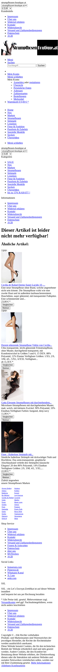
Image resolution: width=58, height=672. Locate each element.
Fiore (3, 507)
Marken (11, 167)
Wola (16, 518)
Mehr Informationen (41, 663)
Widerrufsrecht (14, 27)
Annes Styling (7, 488)
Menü (10, 59)
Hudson (17, 488)
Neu (9, 164)
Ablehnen (6, 665)
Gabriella (5, 509)
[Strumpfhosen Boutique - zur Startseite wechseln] (29, 54)
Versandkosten (8, 602)
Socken (11, 187)
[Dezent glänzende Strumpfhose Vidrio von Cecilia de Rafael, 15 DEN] (11, 342)
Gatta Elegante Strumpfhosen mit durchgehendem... (26, 402)
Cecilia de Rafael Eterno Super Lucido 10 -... (23, 285)
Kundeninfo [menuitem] (21, 23)
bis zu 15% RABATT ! (18, 192)
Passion (17, 507)
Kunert (16, 493)
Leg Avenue (18, 495)
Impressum (12, 16)
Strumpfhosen (14, 170)
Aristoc (4, 491)
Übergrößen (13, 189)
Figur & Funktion (16, 178)
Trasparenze (18, 514)
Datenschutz (13, 33)
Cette (4, 500)
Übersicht (18, 85)
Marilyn (16, 500)
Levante (17, 497)
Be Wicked (5, 495)
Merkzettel (19, 99)
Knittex (16, 491)
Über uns (11, 19)
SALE (10, 162)
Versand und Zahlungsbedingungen (24, 30)
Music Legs (18, 502)
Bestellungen (20, 96)
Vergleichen (7, 305)
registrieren (34, 82)
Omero (16, 504)
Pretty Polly (18, 509)
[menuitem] (32, 16)
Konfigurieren (18, 665)
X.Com (11, 575)
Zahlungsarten (20, 93)
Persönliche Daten (22, 88)
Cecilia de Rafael (8, 497)
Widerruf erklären (16, 22)
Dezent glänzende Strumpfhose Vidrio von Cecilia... (26, 345)
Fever (4, 502)
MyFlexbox (13, 554)
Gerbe (4, 514)
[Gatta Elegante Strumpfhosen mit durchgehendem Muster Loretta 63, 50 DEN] (12, 399)
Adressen (18, 90)
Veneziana (18, 516)
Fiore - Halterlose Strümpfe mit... (17, 454)
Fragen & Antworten (17, 545)
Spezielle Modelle (16, 184)
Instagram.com (14, 567)
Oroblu (4, 504)
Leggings (12, 176)
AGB (10, 36)
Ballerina (5, 493)
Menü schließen (15, 76)
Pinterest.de (13, 570)
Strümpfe (11, 173)
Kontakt (11, 24)
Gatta (4, 511)
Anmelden (19, 82)
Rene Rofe (18, 511)
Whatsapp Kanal (15, 572)
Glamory (5, 516)
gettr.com (11, 578)
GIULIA (4, 518)
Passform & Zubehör (17, 181)
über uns (11, 551)
